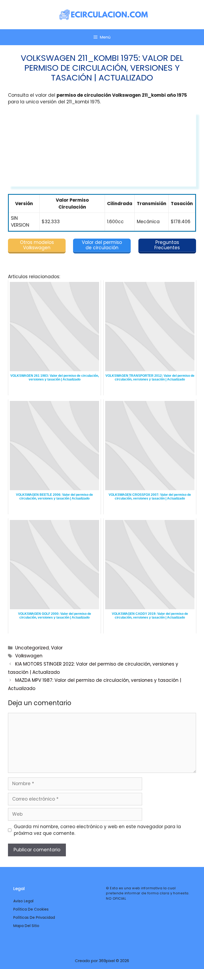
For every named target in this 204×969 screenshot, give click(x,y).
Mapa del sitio (26, 925)
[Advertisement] (102, 149)
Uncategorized (32, 648)
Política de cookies (31, 909)
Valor (57, 648)
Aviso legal (23, 901)
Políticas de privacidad (34, 917)
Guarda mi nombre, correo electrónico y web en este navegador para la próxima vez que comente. (97, 830)
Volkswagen (28, 656)
